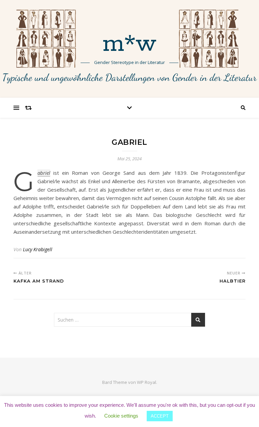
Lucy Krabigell (37, 249)
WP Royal (146, 382)
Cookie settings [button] (121, 416)
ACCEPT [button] (160, 416)
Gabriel (43, 172)
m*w (129, 44)
